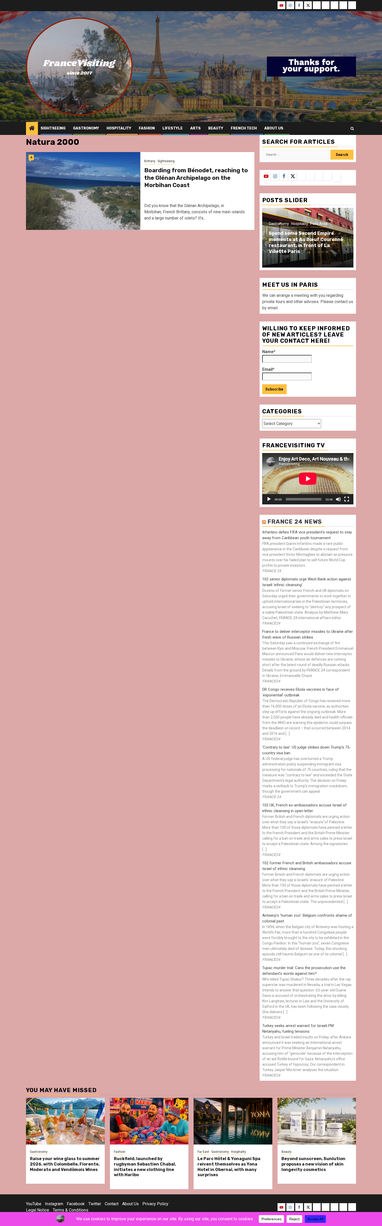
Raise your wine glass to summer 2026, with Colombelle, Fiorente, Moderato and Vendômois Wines (65, 1164)
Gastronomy (86, 128)
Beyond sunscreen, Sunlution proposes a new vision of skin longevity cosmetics (313, 1164)
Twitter (94, 1203)
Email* (268, 369)
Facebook (76, 1203)
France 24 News (294, 521)
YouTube (33, 1203)
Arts (195, 128)
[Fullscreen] (346, 499)
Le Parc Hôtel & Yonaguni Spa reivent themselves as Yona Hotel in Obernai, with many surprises (228, 1166)
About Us (130, 1203)
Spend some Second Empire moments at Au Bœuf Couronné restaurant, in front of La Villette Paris (306, 242)
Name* (268, 351)
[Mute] (338, 499)
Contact (111, 1203)
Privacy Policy (155, 1203)
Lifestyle (172, 128)
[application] (307, 478)
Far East (203, 1152)
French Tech (244, 128)
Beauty (215, 128)
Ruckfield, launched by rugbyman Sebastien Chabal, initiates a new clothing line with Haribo (145, 1166)
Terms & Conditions (70, 1210)
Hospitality (119, 128)
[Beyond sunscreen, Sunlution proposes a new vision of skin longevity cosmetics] (317, 1121)
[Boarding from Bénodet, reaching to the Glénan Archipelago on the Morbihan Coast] (83, 191)
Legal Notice (37, 1210)
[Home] (32, 128)
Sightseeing (53, 128)
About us (273, 128)
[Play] (269, 499)
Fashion (147, 128)
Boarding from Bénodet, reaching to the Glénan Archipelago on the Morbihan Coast (196, 178)
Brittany (149, 161)
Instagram (54, 1203)
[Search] (352, 129)
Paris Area (318, 224)
